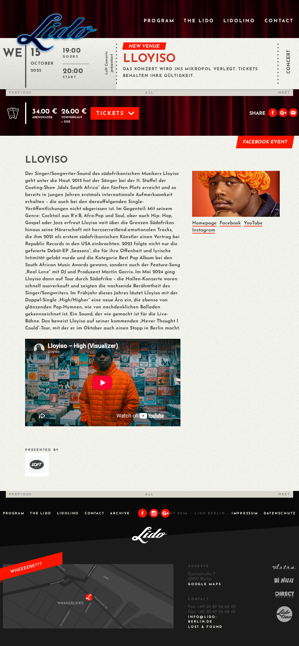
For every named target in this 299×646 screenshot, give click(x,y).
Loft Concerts (106, 63)
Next (284, 93)
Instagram (203, 230)
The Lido (199, 21)
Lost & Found (205, 627)
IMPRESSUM (245, 513)
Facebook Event (265, 142)
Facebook (230, 223)
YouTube (253, 223)
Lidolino (239, 21)
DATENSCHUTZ (280, 513)
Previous (20, 93)
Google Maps (204, 584)
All (149, 93)
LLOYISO (149, 59)
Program (159, 21)
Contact (279, 21)
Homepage (204, 223)
